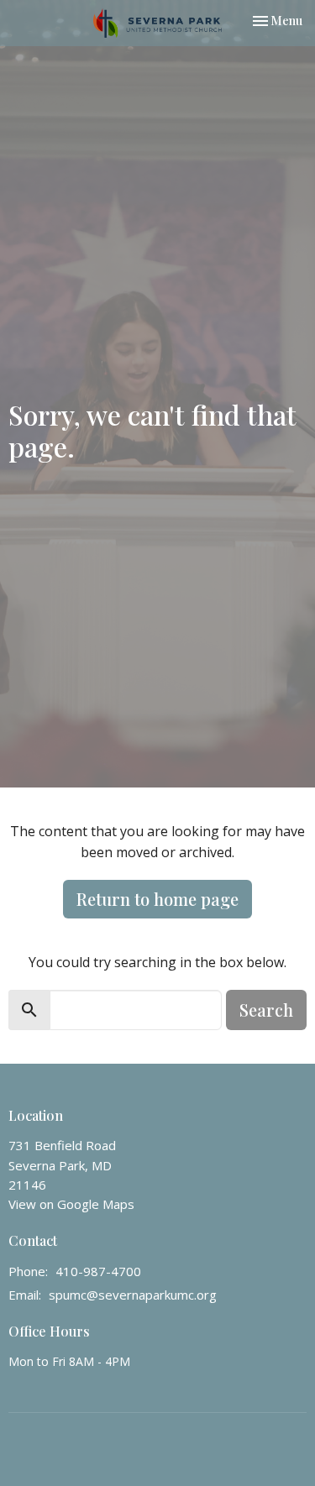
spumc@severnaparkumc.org (133, 1294)
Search (266, 1009)
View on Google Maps (71, 1204)
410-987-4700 (98, 1271)
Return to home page (157, 898)
